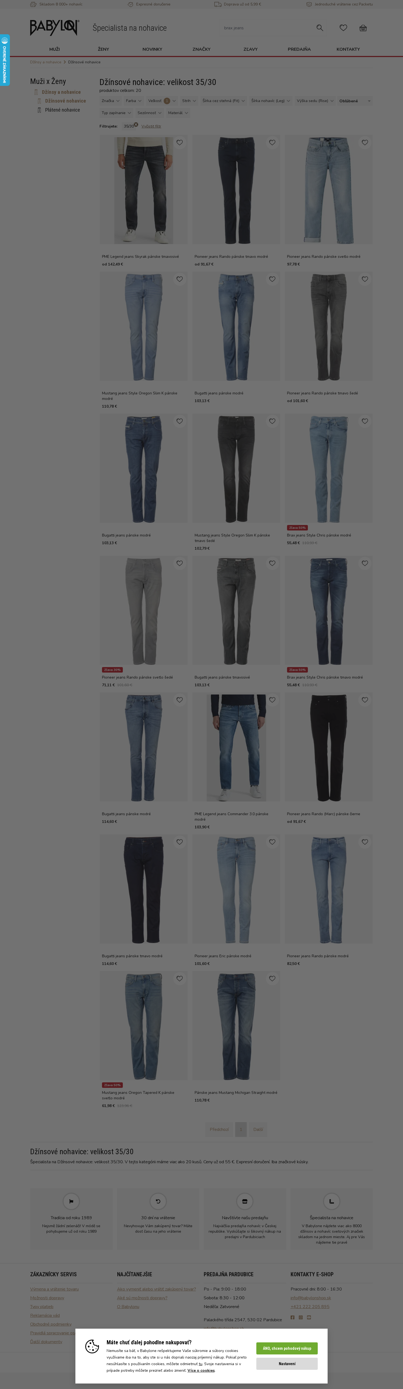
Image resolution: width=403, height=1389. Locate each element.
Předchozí (219, 1130)
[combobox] (354, 101)
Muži (54, 49)
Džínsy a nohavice (61, 92)
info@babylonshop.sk (311, 1298)
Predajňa (299, 49)
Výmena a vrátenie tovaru (54, 1289)
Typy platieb (41, 1307)
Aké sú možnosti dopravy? (142, 1298)
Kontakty (348, 49)
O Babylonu (128, 1307)
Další (258, 1130)
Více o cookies (201, 1370)
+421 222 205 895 (310, 1307)
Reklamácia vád (45, 1315)
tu (200, 1364)
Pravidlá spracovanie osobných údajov (66, 1333)
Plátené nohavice (62, 110)
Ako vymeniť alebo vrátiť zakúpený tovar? (156, 1289)
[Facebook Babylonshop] (292, 1317)
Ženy (103, 49)
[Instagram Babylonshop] (301, 1317)
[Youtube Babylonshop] (309, 1317)
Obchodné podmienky (51, 1324)
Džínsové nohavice (65, 101)
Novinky (152, 49)
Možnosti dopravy (47, 1298)
